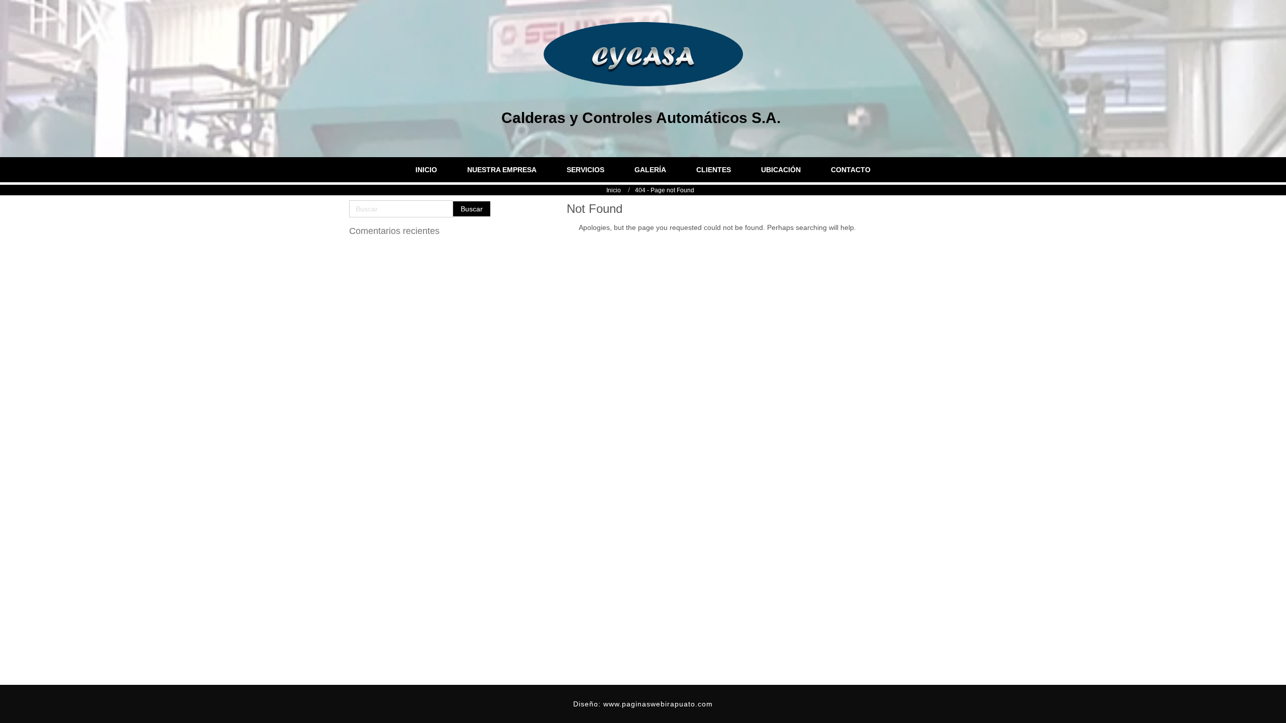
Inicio (613, 190)
